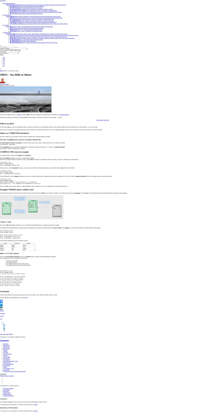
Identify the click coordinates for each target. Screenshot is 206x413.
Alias (1, 334)
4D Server (5, 344)
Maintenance (6, 345)
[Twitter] (103, 303)
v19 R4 (2, 316)
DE (4, 57)
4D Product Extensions (9, 3)
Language (2, 313)
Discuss (2, 310)
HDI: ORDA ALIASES (103, 120)
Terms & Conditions (8, 388)
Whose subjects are (5, 50)
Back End (5, 349)
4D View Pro (6, 358)
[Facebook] (103, 301)
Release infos (6, 348)
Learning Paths (7, 32)
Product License (7, 394)
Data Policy (6, 391)
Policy (36, 404)
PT (4, 60)
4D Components (7, 354)
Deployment (6, 346)
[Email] (103, 308)
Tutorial (5, 351)
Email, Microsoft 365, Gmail (10, 361)
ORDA (19, 114)
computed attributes (64, 114)
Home (1, 70)
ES (4, 63)
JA (4, 66)
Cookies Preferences (8, 395)
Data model (6, 334)
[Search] (17, 47)
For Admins (6, 25)
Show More (3, 374)
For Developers (7, 15)
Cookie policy (6, 392)
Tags (1, 51)
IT (3, 65)
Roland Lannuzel (4, 84)
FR (4, 59)
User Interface (6, 357)
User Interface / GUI (8, 368)
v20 (1, 319)
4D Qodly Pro (6, 362)
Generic (5, 355)
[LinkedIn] (103, 306)
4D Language (6, 365)
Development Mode (8, 364)
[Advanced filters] (15, 47)
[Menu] (0, 69)
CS (4, 62)
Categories (4, 340)
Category (2, 48)
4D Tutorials (6, 370)
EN (2, 54)
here (26, 297)
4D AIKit (5, 352)
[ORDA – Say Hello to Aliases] (26, 112)
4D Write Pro (6, 359)
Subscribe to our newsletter (7, 376)
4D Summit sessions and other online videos (14, 371)
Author (2, 53)
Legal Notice (6, 390)
